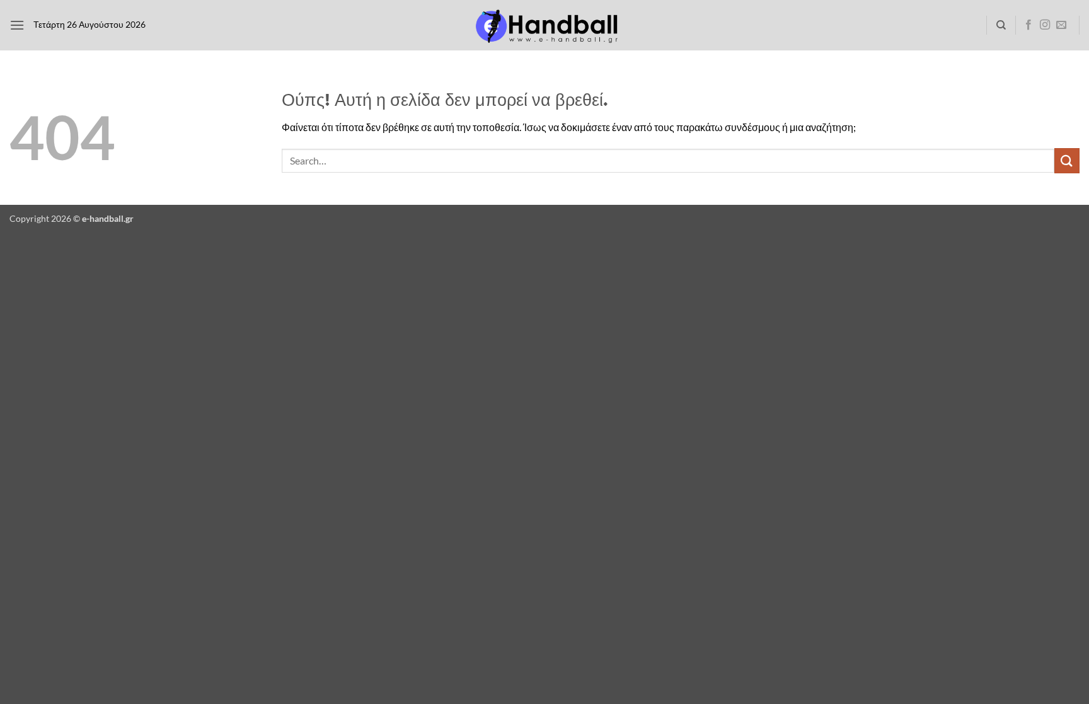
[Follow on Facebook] (1028, 25)
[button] (17, 24)
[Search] (1001, 25)
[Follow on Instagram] (1045, 25)
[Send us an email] (1061, 25)
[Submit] (1067, 160)
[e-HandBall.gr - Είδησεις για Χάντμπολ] (544, 25)
